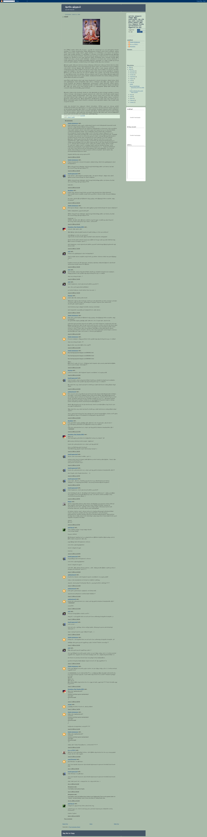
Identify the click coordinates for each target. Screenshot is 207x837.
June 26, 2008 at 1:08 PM (74, 451)
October (132, 74)
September (133, 76)
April (131, 96)
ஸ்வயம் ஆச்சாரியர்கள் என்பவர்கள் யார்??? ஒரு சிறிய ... (137, 88)
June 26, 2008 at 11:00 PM (74, 553)
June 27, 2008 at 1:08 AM (74, 619)
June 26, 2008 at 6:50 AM (74, 224)
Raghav (70, 501)
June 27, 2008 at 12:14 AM (74, 585)
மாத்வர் (66, 16)
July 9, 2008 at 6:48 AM (73, 791)
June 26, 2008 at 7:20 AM (74, 267)
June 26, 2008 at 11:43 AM (74, 375)
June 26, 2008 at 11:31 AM (74, 367)
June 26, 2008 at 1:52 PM (74, 476)
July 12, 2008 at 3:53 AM (74, 800)
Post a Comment (68, 819)
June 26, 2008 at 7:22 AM (74, 279)
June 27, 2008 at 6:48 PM (74, 701)
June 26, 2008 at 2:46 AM (74, 170)
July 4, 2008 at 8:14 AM (73, 784)
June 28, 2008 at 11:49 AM (74, 756)
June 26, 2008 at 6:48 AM (74, 203)
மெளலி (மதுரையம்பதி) (73, 173)
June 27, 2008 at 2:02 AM (74, 634)
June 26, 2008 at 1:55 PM (74, 485)
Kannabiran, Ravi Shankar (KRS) (76, 227)
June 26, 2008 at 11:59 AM (74, 418)
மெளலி (73, 117)
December (132, 71)
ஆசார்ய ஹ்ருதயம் (73, 7)
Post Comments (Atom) (74, 827)
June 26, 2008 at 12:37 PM (74, 431)
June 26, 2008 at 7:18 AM (74, 248)
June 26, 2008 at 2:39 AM (74, 157)
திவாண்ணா (70, 190)
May (131, 94)
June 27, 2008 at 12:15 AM (74, 596)
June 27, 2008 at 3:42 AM (74, 645)
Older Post (116, 824)
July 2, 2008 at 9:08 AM (73, 768)
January (132, 102)
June (131, 82)
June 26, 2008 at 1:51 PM (74, 465)
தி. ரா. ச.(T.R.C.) (72, 750)
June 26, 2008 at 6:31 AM (74, 187)
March (131, 98)
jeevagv (70, 704)
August (132, 78)
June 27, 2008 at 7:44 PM (74, 709)
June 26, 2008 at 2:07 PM (74, 524)
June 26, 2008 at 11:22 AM (74, 334)
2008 (130, 69)
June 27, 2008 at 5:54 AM (74, 663)
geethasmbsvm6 (72, 391)
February (132, 100)
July (131, 80)
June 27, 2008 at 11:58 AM (74, 686)
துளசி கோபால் (71, 527)
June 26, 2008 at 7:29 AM (74, 312)
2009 (130, 67)
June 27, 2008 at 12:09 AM (74, 572)
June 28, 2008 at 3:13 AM (74, 747)
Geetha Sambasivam (73, 123)
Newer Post (65, 824)
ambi (69, 251)
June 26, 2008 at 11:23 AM (74, 347)
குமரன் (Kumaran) (72, 759)
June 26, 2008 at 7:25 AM (74, 293)
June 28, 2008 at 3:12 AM (74, 729)
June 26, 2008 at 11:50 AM (74, 389)
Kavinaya (70, 295)
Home (91, 824)
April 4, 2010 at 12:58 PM (74, 816)
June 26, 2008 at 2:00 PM (74, 498)
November (132, 72)
